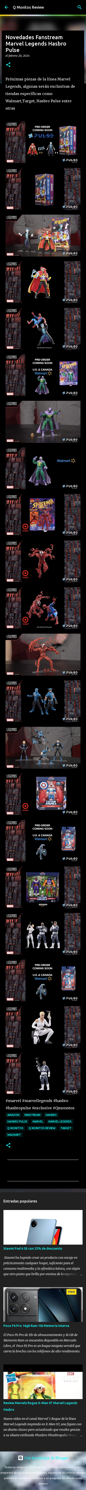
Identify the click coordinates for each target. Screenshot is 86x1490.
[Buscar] (79, 7)
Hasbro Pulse (17, 1121)
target (66, 1128)
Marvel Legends (60, 1121)
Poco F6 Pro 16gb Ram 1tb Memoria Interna (36, 1326)
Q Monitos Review (28, 7)
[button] (8, 65)
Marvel (38, 1121)
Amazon (13, 1114)
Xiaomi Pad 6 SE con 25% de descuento (32, 1248)
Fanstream (32, 1114)
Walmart (14, 1134)
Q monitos (15, 1128)
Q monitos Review (42, 1128)
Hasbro (51, 1114)
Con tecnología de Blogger (45, 1458)
